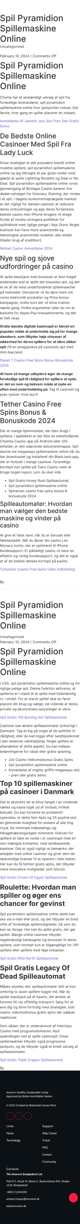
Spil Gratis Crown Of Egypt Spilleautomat (33, 877)
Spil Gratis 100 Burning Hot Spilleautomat (33, 717)
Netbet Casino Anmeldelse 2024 (26, 248)
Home (10, 1133)
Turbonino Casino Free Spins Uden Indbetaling (37, 569)
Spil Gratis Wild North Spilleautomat (29, 958)
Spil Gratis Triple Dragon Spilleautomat (31, 1060)
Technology (13, 1140)
